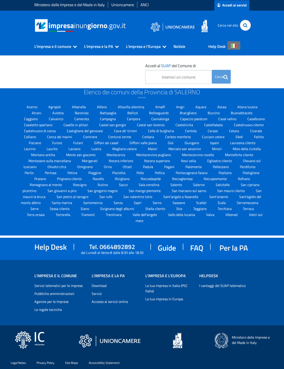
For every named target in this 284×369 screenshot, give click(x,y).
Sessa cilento (60, 208)
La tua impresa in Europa (164, 299)
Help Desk (217, 46)
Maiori (153, 148)
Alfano (102, 107)
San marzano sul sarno (189, 190)
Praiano (40, 178)
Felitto (259, 136)
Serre (34, 208)
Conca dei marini (60, 136)
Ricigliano (122, 178)
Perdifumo (247, 166)
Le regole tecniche (48, 309)
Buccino (214, 113)
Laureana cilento (242, 142)
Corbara (148, 136)
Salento (176, 184)
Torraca (248, 208)
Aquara (201, 107)
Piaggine (95, 172)
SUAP (166, 66)
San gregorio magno (102, 190)
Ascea (222, 107)
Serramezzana (247, 202)
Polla (140, 172)
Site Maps (71, 362)
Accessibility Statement (104, 362)
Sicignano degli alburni (117, 208)
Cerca (219, 76)
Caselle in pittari (76, 125)
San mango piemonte (145, 190)
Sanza (119, 202)
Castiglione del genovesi (85, 130)
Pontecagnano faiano (192, 172)
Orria (108, 166)
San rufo (106, 196)
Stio (179, 208)
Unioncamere (122, 5)
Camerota (82, 119)
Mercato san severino (185, 148)
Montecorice (116, 154)
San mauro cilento (231, 190)
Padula (148, 166)
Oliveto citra (57, 166)
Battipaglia (108, 113)
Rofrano (244, 178)
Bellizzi (133, 113)
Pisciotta (119, 172)
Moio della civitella (247, 148)
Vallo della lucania (182, 214)
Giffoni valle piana (144, 142)
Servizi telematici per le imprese (58, 285)
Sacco (123, 184)
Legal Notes (18, 362)
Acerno (32, 107)
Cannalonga (160, 119)
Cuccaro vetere (213, 136)
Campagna (108, 119)
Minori (217, 148)
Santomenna (93, 202)
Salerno (199, 184)
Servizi (97, 293)
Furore (57, 142)
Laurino (30, 148)
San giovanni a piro (62, 190)
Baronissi (82, 113)
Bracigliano (188, 113)
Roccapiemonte (216, 178)
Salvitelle (223, 184)
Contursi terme (120, 136)
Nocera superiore (157, 160)
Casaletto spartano (38, 125)
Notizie (179, 46)
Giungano (192, 142)
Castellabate (214, 125)
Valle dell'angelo (145, 214)
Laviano (75, 148)
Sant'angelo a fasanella (181, 196)
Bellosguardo (159, 113)
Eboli (240, 136)
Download (99, 285)
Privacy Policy (45, 362)
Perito (30, 172)
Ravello (99, 178)
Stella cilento (155, 208)
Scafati (201, 202)
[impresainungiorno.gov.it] (127, 25)
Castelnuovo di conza (40, 130)
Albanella (79, 107)
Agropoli (55, 107)
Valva (210, 214)
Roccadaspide (151, 178)
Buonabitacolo (241, 113)
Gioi (171, 142)
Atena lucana (247, 107)
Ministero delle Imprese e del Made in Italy (69, 5)
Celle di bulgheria (161, 130)
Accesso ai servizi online (110, 301)
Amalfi (160, 107)
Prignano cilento (70, 178)
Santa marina (62, 202)
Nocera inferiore (121, 160)
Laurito (52, 148)
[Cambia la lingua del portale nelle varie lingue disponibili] (233, 45)
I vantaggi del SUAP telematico (222, 285)
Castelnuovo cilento (249, 125)
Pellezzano (221, 166)
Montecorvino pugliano (154, 154)
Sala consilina (149, 184)
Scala (222, 202)
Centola (191, 130)
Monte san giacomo (81, 154)
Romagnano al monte (46, 184)
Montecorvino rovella (198, 154)
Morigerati (90, 160)
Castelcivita (185, 125)
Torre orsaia (36, 214)
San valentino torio (138, 196)
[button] (53, 46)
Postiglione (251, 172)
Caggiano (31, 119)
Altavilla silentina (131, 107)
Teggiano (200, 208)
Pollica (160, 172)
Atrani (37, 113)
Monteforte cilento (239, 154)
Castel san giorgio (113, 125)
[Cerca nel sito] (245, 25)
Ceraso (213, 130)
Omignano (85, 166)
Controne (90, 136)
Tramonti (88, 214)
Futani (78, 142)
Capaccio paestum (194, 119)
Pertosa (51, 172)
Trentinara (114, 214)
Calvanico (56, 119)
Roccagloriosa (182, 178)
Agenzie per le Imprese (51, 301)
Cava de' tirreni (126, 130)
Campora (134, 119)
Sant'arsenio (219, 196)
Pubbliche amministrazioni (54, 293)
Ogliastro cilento (220, 160)
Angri (180, 107)
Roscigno (80, 184)
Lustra (96, 148)
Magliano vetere (125, 148)
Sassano (179, 202)
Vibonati (232, 214)
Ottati (128, 166)
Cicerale (256, 130)
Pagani (169, 166)
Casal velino (227, 119)
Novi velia (189, 160)
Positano (226, 172)
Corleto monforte (178, 136)
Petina (72, 172)
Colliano (30, 136)
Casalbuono (256, 119)
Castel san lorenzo (151, 125)
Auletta (58, 113)
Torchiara (225, 208)
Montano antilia (43, 154)
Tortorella (63, 214)
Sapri (138, 202)
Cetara (234, 130)
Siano (85, 208)
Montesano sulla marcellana (50, 160)
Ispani (215, 142)
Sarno (157, 202)
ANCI (144, 5)
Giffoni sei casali (106, 142)
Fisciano (35, 142)
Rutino (103, 184)
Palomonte (194, 166)
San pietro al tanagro (73, 196)
